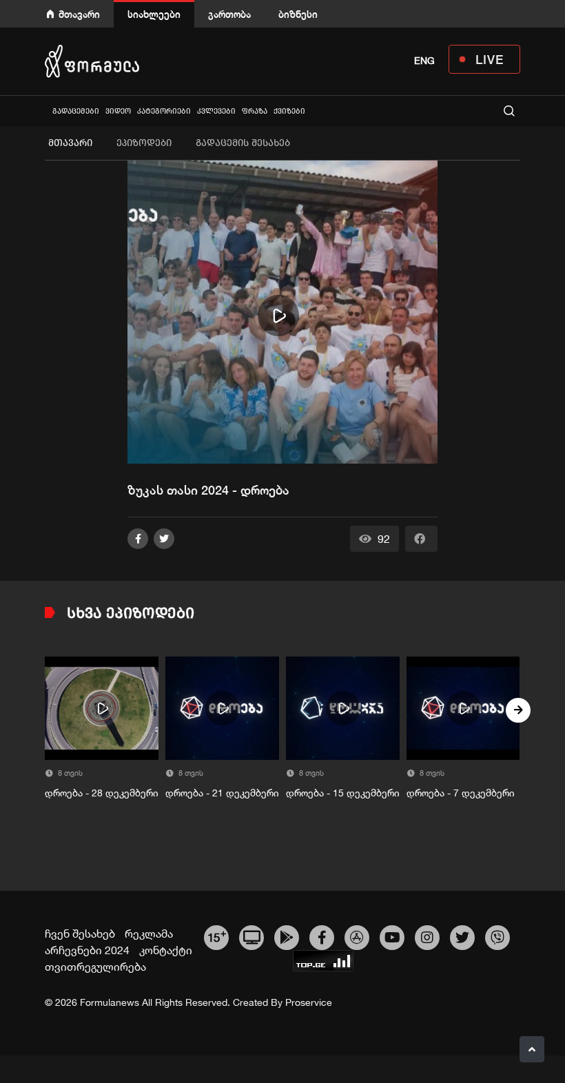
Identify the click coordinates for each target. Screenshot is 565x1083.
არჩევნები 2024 (87, 950)
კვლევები (216, 111)
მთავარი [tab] (70, 143)
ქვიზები (289, 111)
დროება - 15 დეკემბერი (343, 792)
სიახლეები (154, 14)
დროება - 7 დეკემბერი (461, 792)
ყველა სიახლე (46, 110)
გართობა (229, 14)
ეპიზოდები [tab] (144, 143)
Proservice (308, 1002)
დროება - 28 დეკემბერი (101, 792)
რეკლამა (149, 933)
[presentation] (46, 710)
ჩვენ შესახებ (80, 933)
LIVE (489, 59)
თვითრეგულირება (95, 966)
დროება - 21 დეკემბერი (222, 792)
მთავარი (79, 14)
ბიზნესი (298, 14)
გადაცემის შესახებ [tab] (243, 143)
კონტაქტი (165, 950)
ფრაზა (254, 111)
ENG (424, 60)
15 (216, 935)
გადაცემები (75, 111)
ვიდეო (118, 111)
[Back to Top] (532, 1049)
